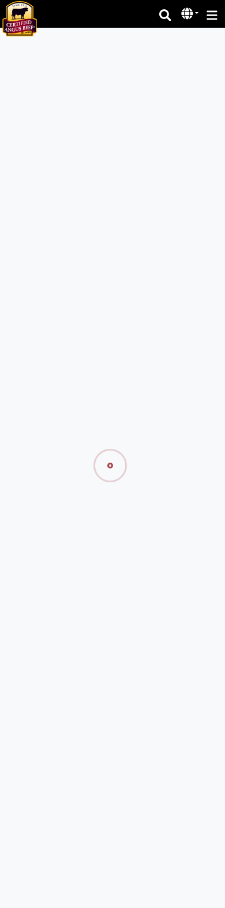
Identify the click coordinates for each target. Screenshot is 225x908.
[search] (165, 14)
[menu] (212, 14)
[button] (188, 14)
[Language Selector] (189, 14)
